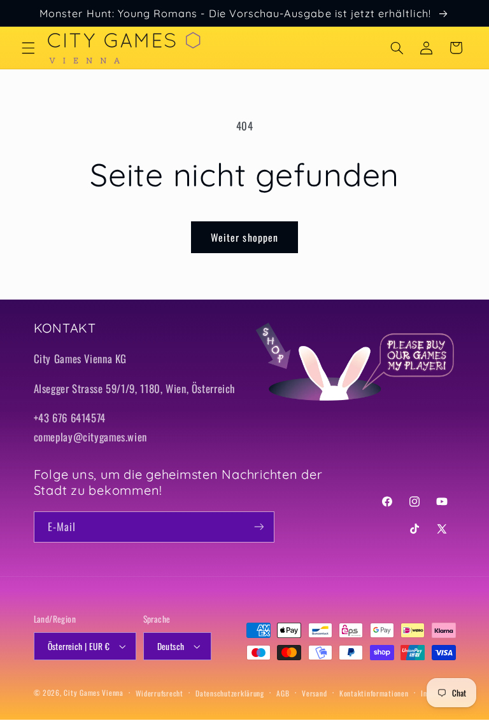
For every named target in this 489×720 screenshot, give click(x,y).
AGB (282, 693)
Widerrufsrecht (159, 693)
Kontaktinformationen (374, 693)
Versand (314, 693)
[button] (28, 47)
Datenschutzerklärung (229, 693)
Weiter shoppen (244, 237)
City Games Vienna (94, 692)
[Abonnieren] (258, 527)
